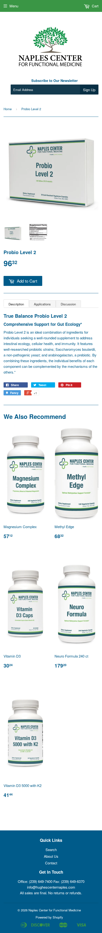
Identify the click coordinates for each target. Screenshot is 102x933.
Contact (51, 862)
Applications (42, 304)
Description (16, 304)
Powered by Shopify (49, 917)
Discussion (68, 304)
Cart (94, 5)
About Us (51, 856)
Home (8, 109)
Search (51, 849)
